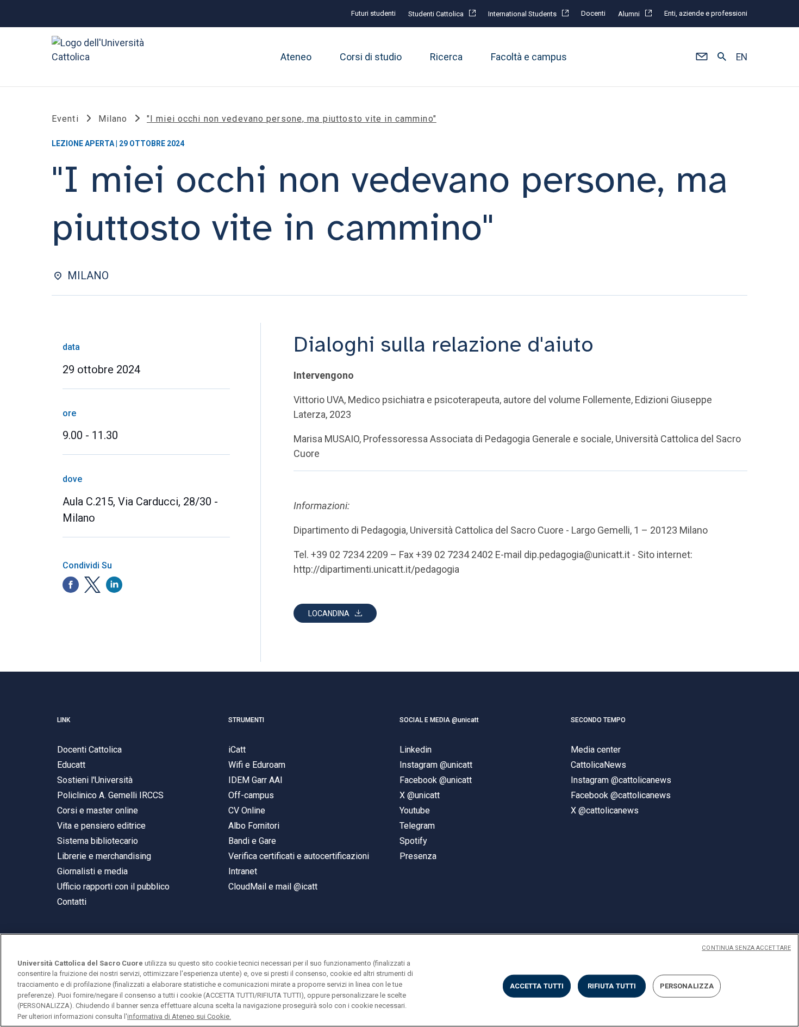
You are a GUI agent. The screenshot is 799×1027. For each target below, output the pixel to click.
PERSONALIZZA (687, 986)
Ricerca (446, 56)
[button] (701, 57)
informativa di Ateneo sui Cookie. (179, 1016)
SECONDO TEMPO (598, 720)
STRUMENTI (246, 720)
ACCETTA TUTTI (537, 986)
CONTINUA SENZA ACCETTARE (746, 947)
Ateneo (295, 56)
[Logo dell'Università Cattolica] (103, 57)
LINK (63, 720)
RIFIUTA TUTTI (612, 986)
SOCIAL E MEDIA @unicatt (439, 720)
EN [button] (741, 57)
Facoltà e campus (529, 56)
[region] (399, 980)
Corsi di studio (371, 56)
